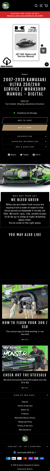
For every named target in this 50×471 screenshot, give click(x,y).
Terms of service (25, 406)
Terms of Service (25, 426)
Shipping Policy (25, 422)
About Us (25, 410)
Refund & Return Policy (25, 418)
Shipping (21, 104)
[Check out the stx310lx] (25, 358)
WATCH (25, 339)
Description (25, 136)
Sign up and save (24, 395)
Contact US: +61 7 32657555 (24, 446)
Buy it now (24, 127)
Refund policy (25, 430)
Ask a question (25, 147)
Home (24, 74)
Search (25, 402)
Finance (25, 414)
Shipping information (25, 141)
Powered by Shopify (25, 469)
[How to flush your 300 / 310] (25, 302)
